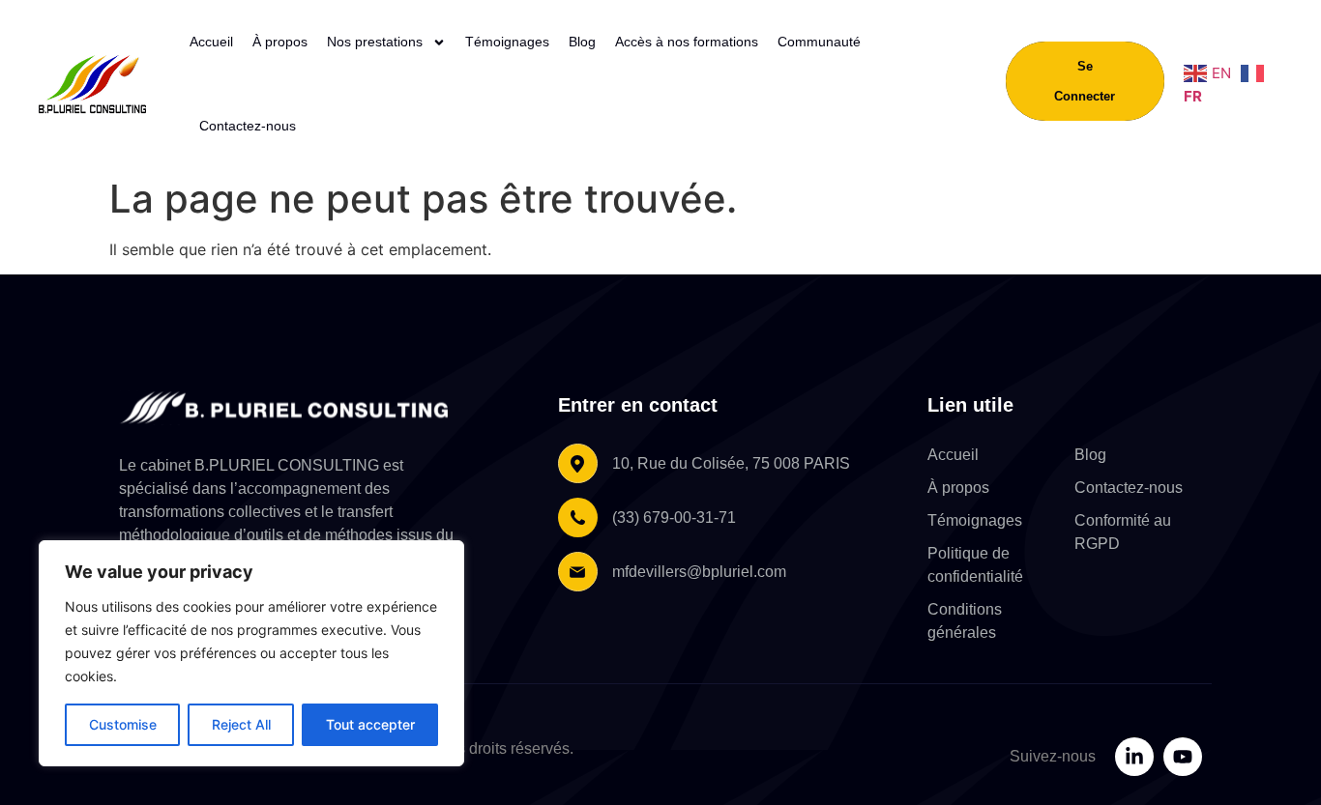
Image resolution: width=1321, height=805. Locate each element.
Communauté (819, 41)
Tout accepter (370, 724)
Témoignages (507, 41)
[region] (251, 653)
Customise (123, 724)
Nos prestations (375, 41)
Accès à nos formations (686, 41)
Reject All (241, 724)
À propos (280, 41)
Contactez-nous (247, 125)
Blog (582, 41)
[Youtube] (1182, 756)
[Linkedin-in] (1134, 756)
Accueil (211, 41)
